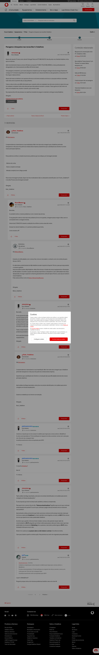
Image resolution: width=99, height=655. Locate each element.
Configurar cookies (39, 339)
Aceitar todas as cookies (58, 339)
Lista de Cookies (35, 328)
